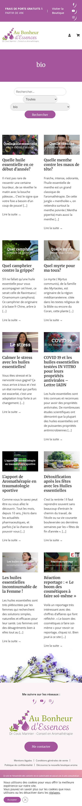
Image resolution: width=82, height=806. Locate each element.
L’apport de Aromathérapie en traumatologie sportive (19, 483)
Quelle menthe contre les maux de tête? (61, 164)
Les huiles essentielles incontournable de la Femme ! (19, 584)
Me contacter (41, 746)
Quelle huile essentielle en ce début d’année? (17, 164)
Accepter (12, 799)
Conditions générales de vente (52, 760)
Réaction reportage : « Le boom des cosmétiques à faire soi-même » (60, 586)
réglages (54, 792)
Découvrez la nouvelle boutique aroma (56, 765)
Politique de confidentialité (19, 765)
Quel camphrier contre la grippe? (18, 268)
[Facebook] (73, 4)
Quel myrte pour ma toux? (59, 268)
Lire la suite (11, 214)
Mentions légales (23, 760)
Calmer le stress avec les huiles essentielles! (17, 362)
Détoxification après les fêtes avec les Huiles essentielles (58, 483)
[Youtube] (73, 11)
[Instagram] (73, 17)
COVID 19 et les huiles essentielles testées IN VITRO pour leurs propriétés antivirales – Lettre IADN (61, 371)
